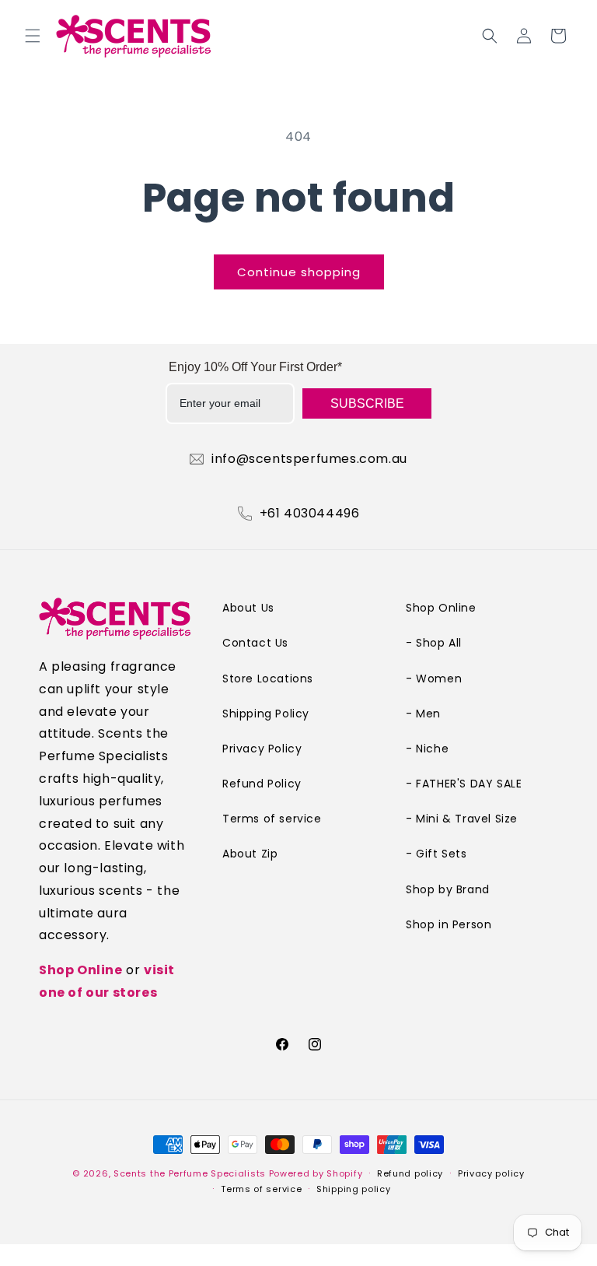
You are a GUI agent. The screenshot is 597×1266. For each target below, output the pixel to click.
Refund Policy (262, 783)
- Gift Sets (436, 853)
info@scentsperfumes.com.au (309, 459)
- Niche (427, 748)
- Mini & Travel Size (462, 818)
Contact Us (255, 643)
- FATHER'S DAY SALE (464, 783)
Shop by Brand (448, 889)
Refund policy (410, 1173)
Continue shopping (299, 272)
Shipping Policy (265, 713)
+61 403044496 (310, 514)
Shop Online (81, 970)
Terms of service (272, 818)
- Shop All (434, 643)
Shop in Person (448, 924)
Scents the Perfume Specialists (189, 1173)
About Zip (250, 853)
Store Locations (267, 678)
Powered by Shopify (316, 1173)
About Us (248, 607)
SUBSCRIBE (367, 403)
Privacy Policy (262, 748)
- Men (423, 713)
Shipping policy (353, 1189)
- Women (434, 678)
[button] (33, 36)
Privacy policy (491, 1173)
